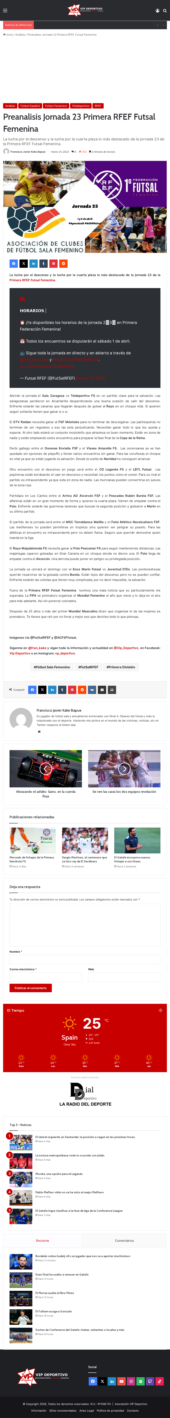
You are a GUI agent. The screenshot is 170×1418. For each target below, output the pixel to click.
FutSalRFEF (89, 667)
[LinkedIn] (33, 263)
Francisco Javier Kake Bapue (28, 151)
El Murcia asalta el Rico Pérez (54, 1293)
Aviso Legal (86, 1410)
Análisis (20, 34)
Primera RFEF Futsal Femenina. (33, 280)
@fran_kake (37, 648)
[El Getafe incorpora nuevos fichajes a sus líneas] (137, 841)
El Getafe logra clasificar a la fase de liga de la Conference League (79, 1211)
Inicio (9, 34)
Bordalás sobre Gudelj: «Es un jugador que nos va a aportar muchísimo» (82, 1256)
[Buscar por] (165, 12)
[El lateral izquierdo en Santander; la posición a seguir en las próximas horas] (21, 1142)
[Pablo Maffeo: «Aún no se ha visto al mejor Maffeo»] (21, 1198)
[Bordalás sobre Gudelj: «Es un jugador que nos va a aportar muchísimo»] (21, 1262)
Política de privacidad (110, 1410)
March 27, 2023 (90, 378)
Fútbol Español (30, 105)
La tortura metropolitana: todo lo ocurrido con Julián (69, 1155)
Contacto (133, 1410)
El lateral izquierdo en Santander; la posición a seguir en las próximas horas (85, 1137)
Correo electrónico (23, 969)
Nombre (16, 951)
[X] (23, 263)
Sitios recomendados (62, 1410)
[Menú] (5, 12)
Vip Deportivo (20, 653)
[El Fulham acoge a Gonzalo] (21, 1317)
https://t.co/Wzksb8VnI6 (75, 359)
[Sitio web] (39, 731)
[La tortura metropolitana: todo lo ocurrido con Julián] (21, 1161)
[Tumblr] (43, 263)
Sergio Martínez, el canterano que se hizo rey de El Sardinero (84, 859)
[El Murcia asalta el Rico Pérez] (21, 1298)
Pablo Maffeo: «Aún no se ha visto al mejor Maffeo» (69, 1192)
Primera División (122, 667)
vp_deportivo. (65, 653)
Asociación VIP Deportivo (131, 1404)
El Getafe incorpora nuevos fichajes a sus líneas (132, 859)
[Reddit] (63, 263)
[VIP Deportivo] (85, 10)
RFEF (98, 105)
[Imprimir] (112, 690)
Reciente (42, 1241)
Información (38, 1410)
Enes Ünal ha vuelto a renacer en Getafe (62, 1274)
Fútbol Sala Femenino (53, 667)
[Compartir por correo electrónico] (102, 690)
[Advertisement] (85, 70)
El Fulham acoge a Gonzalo (53, 25)
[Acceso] (157, 12)
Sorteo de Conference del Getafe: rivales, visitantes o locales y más (79, 1330)
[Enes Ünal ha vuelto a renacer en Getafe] (21, 1280)
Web (91, 969)
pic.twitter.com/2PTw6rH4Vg (47, 366)
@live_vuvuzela (34, 359)
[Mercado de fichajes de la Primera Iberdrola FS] (33, 841)
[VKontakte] (92, 690)
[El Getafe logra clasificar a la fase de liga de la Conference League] (21, 1216)
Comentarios (124, 1241)
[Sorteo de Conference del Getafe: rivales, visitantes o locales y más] (21, 1335)
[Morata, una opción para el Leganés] (21, 1179)
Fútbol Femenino (56, 105)
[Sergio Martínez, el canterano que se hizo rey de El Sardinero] (85, 841)
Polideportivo (80, 105)
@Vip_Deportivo (126, 648)
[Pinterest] (53, 263)
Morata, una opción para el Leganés (59, 1174)
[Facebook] (14, 263)
